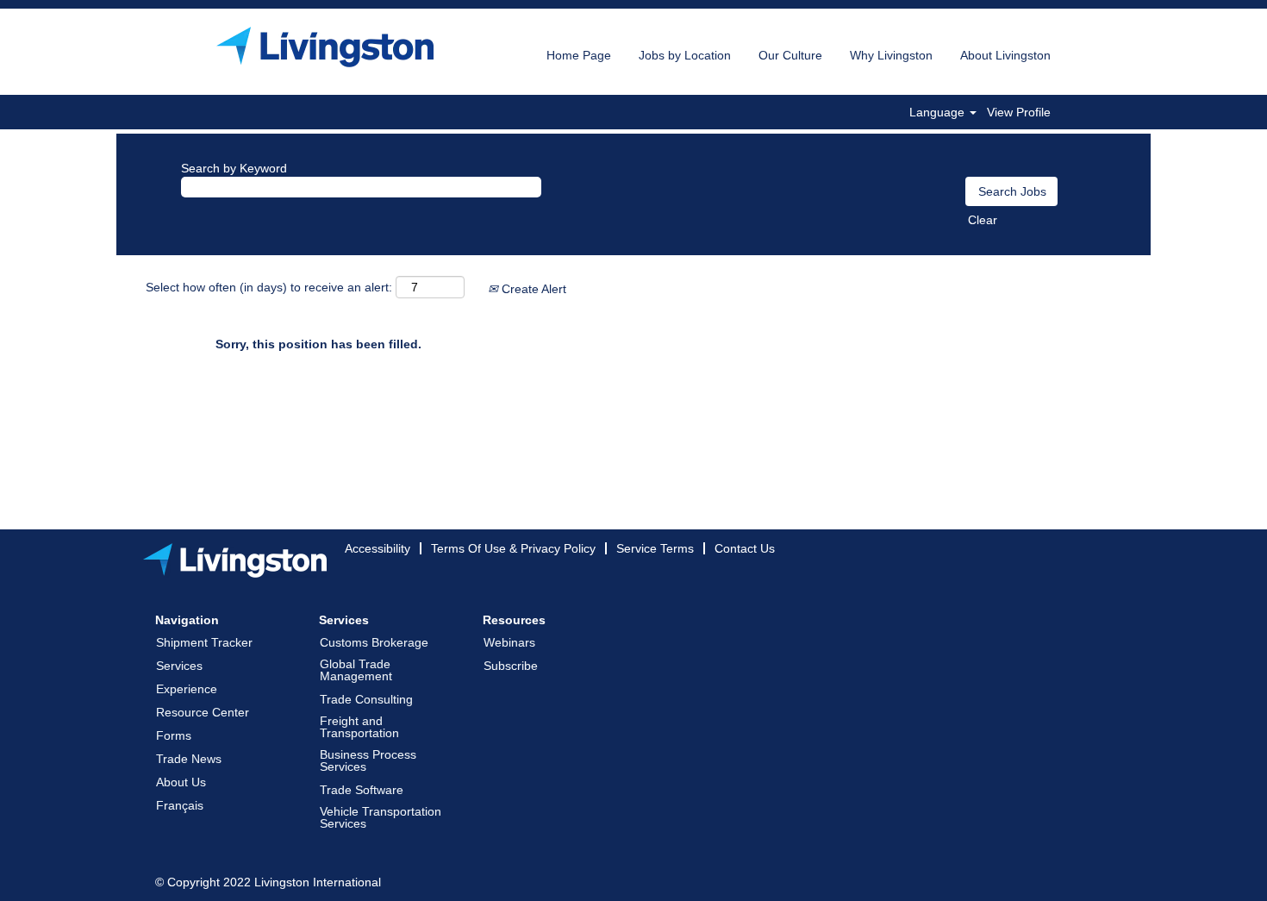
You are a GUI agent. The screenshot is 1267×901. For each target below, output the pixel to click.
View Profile (1019, 112)
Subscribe (511, 666)
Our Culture (790, 55)
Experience (186, 689)
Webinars (509, 642)
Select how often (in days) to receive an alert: (269, 287)
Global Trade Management (356, 670)
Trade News (189, 759)
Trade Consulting (366, 699)
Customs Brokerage (374, 642)
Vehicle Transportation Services (380, 817)
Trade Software (361, 790)
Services (179, 666)
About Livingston (1005, 55)
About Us (181, 782)
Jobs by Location (685, 55)
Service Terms (655, 548)
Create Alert (532, 289)
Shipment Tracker (204, 642)
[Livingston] (235, 560)
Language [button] (938, 112)
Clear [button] (982, 220)
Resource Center (202, 712)
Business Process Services (368, 760)
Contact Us (745, 548)
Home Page (578, 55)
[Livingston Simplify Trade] (324, 47)
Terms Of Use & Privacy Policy (513, 548)
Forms (173, 735)
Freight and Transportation (359, 727)
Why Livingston (891, 55)
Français (179, 805)
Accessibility (377, 548)
